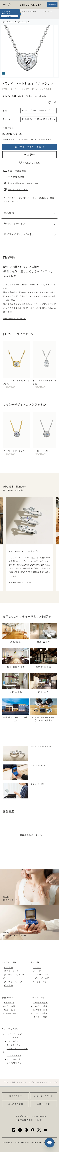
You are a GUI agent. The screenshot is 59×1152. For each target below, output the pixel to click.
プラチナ (37, 967)
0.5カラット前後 (40, 1010)
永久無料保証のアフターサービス (24, 183)
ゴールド (37, 971)
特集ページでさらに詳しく (14, 319)
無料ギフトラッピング (16, 223)
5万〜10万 (9, 1003)
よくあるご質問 (15, 1104)
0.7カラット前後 (40, 1013)
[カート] (9, 5)
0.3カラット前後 (40, 1006)
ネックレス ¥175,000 (6, 12)
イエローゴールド (43, 975)
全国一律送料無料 (17, 171)
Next (55, 491)
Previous (49, 491)
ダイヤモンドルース (13, 982)
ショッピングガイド (43, 1096)
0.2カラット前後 (40, 1003)
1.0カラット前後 (40, 1017)
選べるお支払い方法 (18, 189)
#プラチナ (6, 198)
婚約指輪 (8, 967)
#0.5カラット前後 (46, 198)
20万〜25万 (10, 1013)
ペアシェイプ (12, 1041)
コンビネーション (40, 982)
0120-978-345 (38, 1116)
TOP (5, 1082)
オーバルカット (14, 1059)
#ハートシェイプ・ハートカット (25, 198)
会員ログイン (15, 1096)
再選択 (9, 16)
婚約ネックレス (11, 971)
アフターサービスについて (20, 582)
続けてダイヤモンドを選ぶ (29, 147)
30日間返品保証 (16, 177)
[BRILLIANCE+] (30, 5)
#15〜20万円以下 (10, 201)
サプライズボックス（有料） (19, 234)
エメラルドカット (14, 1045)
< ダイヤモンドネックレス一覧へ (16, 22)
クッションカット (14, 1056)
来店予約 (29, 154)
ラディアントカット (15, 1063)
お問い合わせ (43, 1104)
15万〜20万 (10, 1010)
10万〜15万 (9, 1006)
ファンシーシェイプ (13, 1034)
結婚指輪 (8, 985)
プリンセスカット (14, 1038)
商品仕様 (9, 213)
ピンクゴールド (42, 978)
